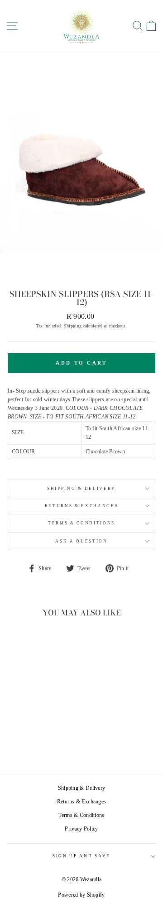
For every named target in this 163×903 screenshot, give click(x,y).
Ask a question (81, 541)
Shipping (73, 325)
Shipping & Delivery (81, 488)
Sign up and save (81, 856)
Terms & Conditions (81, 523)
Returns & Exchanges (82, 506)
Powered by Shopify (81, 895)
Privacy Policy (81, 829)
